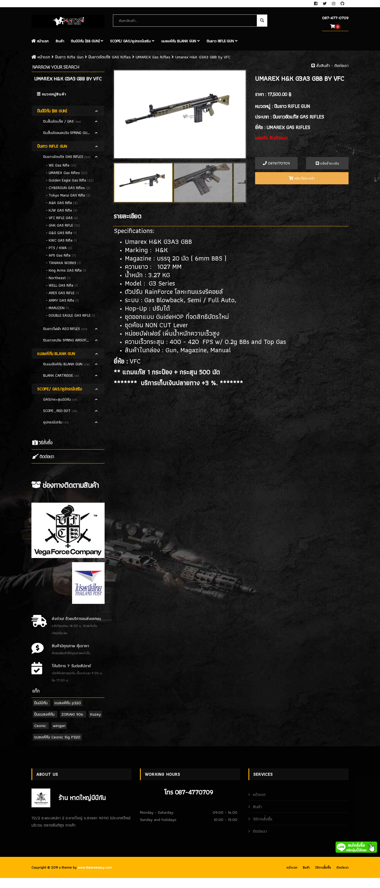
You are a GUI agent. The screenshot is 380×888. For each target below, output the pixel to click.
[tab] (68, 111)
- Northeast (56, 278)
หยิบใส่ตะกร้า (304, 178)
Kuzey (95, 714)
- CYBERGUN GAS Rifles (66, 188)
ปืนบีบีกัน (41, 703)
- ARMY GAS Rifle (60, 300)
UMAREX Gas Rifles (152, 57)
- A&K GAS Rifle (59, 203)
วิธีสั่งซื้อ (45, 442)
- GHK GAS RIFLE (60, 225)
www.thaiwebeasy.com (95, 867)
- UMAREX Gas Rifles (63, 173)
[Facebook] (316, 4)
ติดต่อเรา (46, 456)
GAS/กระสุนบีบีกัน (57, 399)
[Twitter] (325, 4)
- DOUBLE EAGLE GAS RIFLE (69, 315)
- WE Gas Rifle (58, 165)
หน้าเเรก (42, 41)
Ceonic (40, 725)
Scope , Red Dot (57, 411)
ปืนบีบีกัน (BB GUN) (86, 41)
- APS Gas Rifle (59, 255)
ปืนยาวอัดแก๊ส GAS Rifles (109, 57)
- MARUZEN (56, 308)
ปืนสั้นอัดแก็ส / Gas (59, 121)
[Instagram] (334, 4)
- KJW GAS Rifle (59, 210)
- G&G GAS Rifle (59, 233)
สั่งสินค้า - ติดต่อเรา (332, 65)
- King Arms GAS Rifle (64, 270)
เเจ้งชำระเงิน (329, 163)
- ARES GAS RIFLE (61, 293)
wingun (59, 725)
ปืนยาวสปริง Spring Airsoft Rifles (72, 340)
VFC (135, 361)
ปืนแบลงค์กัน (44, 714)
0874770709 (278, 163)
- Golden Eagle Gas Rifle (66, 180)
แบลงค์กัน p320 (68, 703)
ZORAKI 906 (72, 714)
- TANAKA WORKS (61, 263)
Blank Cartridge (58, 375)
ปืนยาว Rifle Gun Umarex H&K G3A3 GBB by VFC (133, 57)
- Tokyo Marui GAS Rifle (66, 195)
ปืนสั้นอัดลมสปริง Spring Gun (67, 133)
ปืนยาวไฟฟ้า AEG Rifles (62, 329)
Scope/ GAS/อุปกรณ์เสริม (131, 41)
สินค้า (60, 41)
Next (254, 112)
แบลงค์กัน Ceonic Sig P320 (57, 737)
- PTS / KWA (57, 248)
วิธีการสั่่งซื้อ (262, 819)
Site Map (64, 3)
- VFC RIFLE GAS (60, 218)
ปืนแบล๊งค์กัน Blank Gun (63, 364)
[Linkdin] (342, 4)
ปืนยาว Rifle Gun (221, 41)
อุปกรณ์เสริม (53, 422)
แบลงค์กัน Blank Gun (179, 41)
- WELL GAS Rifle (60, 285)
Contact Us (41, 3)
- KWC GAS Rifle (60, 240)
